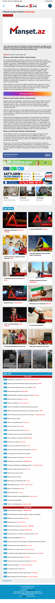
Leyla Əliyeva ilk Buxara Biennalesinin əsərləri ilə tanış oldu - (23, 553)
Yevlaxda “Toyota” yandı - (14, 426)
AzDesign (24, 596)
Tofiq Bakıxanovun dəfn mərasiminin (18, 545)
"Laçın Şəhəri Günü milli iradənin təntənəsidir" (17, 453)
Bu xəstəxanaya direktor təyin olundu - (17, 445)
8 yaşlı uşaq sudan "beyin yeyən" (18, 457)
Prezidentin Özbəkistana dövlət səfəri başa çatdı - (20, 572)
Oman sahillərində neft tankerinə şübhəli (18, 438)
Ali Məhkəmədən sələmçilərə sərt (18, 461)
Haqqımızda (16, 1)
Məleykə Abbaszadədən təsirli (16, 391)
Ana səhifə (5, 1)
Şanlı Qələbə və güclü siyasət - (21, 379)
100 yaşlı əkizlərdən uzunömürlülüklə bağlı (20, 496)
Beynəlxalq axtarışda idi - (18, 564)
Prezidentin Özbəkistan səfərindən (18, 529)
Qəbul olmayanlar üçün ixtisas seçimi (21, 576)
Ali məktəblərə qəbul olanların (14, 568)
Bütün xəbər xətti (7, 580)
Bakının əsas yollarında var (14, 488)
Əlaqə (21, 1)
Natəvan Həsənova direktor (16, 399)
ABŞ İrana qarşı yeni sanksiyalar (16, 518)
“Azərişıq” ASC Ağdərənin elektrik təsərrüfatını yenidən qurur (21, 406)
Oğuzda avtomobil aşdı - (16, 403)
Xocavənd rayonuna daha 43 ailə (17, 430)
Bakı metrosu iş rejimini (15, 441)
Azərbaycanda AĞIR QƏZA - (14, 537)
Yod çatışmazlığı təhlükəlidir (13, 500)
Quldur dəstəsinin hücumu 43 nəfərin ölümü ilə (20, 449)
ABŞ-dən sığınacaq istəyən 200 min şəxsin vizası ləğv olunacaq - (23, 410)
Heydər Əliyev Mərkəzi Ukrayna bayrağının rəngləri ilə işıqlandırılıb (22, 514)
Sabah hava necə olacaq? (12, 418)
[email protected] (31, 590)
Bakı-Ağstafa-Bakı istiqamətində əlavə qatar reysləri (21, 395)
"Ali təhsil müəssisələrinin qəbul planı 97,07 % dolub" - (24, 414)
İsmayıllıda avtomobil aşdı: (19, 526)
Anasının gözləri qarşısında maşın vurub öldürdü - (20, 387)
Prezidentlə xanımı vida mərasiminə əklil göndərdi (18, 434)
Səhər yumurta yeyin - (13, 492)
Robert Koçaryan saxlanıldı (12, 476)
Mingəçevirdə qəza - (15, 522)
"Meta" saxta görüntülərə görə (16, 422)
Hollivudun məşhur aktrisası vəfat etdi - (17, 469)
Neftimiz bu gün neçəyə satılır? (13, 473)
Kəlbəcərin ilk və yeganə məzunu (19, 549)
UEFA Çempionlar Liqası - (18, 484)
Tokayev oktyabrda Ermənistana (17, 557)
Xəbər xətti (10, 1)
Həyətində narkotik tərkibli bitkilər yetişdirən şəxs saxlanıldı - (22, 383)
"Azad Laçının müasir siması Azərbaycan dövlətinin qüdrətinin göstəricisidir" (25, 541)
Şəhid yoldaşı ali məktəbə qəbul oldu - (17, 480)
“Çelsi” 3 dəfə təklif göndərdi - (17, 504)
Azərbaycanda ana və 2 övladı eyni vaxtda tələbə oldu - (21, 533)
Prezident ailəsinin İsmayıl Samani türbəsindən (20, 561)
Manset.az (6, 54)
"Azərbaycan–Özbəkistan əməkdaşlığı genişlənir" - (23, 465)
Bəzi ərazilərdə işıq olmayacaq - (18, 510)
